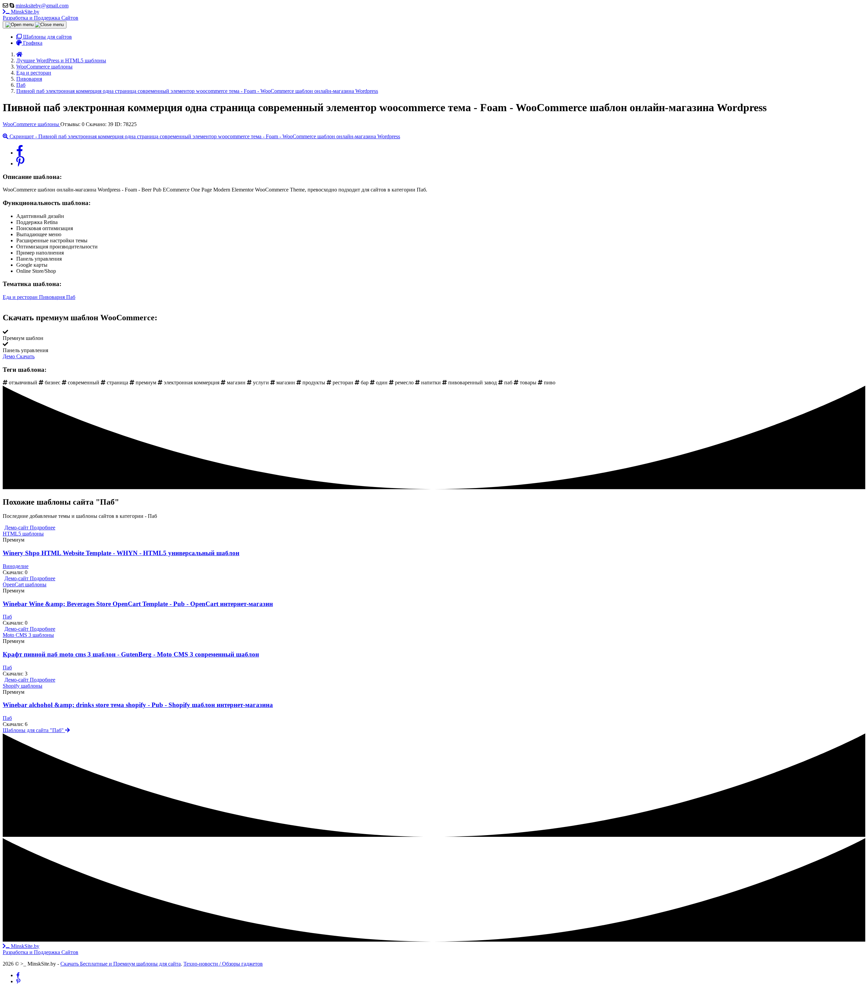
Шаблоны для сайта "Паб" (34, 730)
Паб (70, 297)
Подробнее (42, 527)
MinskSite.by (40, 15)
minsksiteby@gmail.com (42, 5)
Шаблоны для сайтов (47, 37)
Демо (9, 356)
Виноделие (15, 566)
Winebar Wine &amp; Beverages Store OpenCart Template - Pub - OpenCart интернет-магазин (138, 603)
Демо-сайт (17, 527)
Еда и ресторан (21, 297)
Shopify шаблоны (22, 686)
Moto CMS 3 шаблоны (28, 635)
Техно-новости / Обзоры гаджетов (223, 964)
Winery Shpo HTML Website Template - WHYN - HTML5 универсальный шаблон (121, 553)
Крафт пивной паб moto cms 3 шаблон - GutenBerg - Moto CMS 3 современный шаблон (131, 654)
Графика (32, 43)
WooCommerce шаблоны (31, 124)
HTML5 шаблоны (23, 534)
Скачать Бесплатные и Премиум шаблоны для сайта (120, 964)
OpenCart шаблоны (24, 584)
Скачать (25, 356)
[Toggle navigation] (34, 24)
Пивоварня (52, 297)
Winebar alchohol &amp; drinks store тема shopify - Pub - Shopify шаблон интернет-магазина (138, 704)
